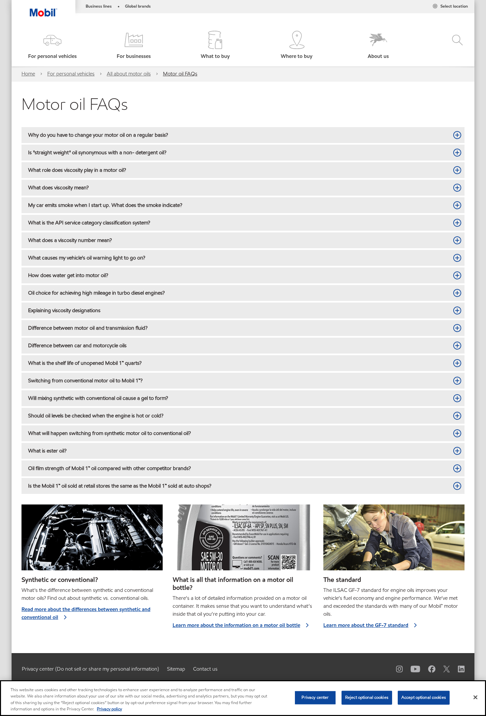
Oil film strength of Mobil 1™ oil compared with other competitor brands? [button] (109, 468)
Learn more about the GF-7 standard (365, 625)
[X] (442, 669)
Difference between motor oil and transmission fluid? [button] (87, 327)
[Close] (475, 697)
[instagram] (395, 669)
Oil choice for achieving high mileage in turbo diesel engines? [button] (96, 292)
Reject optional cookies (366, 697)
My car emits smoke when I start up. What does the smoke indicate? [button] (105, 205)
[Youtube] (411, 669)
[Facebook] (427, 669)
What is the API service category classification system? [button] (89, 222)
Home (28, 73)
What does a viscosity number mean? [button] (70, 240)
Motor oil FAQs (180, 73)
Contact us (205, 668)
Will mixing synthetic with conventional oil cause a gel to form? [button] (98, 398)
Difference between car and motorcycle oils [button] (77, 345)
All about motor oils (129, 73)
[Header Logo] (43, 8)
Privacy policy (109, 709)
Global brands (138, 6)
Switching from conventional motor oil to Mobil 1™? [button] (85, 380)
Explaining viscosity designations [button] (64, 310)
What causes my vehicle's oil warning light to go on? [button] (86, 257)
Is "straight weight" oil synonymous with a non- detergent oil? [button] (97, 152)
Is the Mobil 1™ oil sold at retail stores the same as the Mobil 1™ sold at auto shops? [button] (119, 485)
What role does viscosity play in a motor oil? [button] (77, 170)
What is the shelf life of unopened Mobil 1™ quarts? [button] (85, 362)
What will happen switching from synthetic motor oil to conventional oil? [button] (109, 433)
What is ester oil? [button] (47, 450)
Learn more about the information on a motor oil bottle (236, 625)
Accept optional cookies (423, 697)
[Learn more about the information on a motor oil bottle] (243, 540)
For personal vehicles (71, 73)
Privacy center (315, 697)
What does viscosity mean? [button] (58, 187)
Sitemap (176, 668)
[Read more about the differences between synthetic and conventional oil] (92, 540)
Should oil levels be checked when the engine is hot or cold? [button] (95, 415)
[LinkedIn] (457, 669)
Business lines (99, 6)
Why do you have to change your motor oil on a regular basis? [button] (98, 134)
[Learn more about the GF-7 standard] (394, 540)
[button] (52, 45)
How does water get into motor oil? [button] (68, 275)
